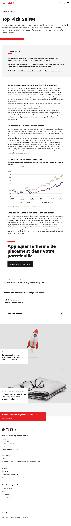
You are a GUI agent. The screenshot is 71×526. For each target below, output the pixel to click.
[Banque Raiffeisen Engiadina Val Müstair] (7, 2)
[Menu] (68, 2)
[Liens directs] (60, 2)
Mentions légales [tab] (14, 313)
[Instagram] (7, 429)
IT (9, 512)
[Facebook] (3, 429)
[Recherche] (63, 2)
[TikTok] (15, 429)
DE (2, 512)
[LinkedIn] (11, 429)
